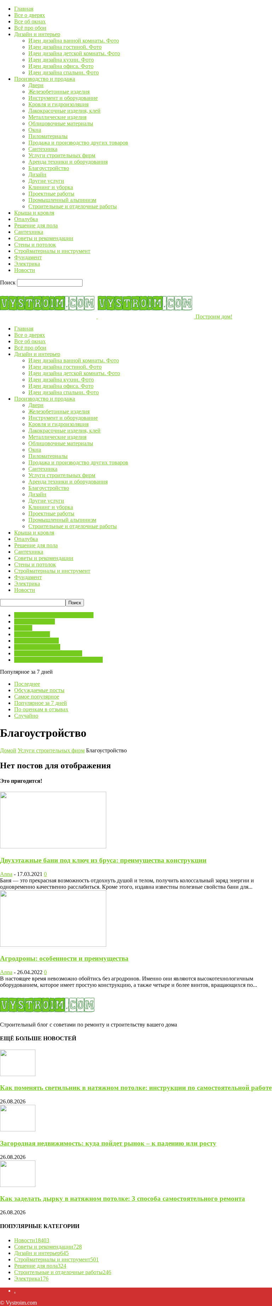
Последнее (27, 684)
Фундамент (28, 257)
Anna (6, 874)
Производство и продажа (44, 79)
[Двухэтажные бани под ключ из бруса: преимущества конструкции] (53, 846)
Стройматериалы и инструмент (52, 251)
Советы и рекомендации (43, 238)
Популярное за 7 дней (40, 703)
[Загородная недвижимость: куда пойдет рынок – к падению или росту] (17, 1129)
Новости (24, 270)
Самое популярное (36, 697)
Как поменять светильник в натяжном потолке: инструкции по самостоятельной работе (136, 1087)
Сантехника (42, 149)
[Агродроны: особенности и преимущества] (53, 945)
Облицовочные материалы (60, 123)
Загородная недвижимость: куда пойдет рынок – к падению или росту (108, 1143)
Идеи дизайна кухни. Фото (61, 60)
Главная (23, 9)
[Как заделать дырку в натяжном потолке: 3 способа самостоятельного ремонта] (17, 1185)
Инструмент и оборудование (63, 98)
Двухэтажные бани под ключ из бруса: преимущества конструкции (103, 860)
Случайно (26, 716)
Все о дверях (29, 15)
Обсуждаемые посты (39, 690)
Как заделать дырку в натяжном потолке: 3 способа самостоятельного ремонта (122, 1198)
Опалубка (26, 219)
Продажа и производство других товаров (78, 143)
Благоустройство (48, 168)
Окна (34, 130)
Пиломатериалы (48, 136)
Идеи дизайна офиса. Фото (61, 66)
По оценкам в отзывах (41, 709)
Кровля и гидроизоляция (58, 104)
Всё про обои (30, 28)
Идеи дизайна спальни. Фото (63, 72)
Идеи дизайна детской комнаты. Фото (74, 53)
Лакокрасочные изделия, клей (64, 111)
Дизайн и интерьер (37, 34)
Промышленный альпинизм (62, 200)
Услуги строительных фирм (61, 155)
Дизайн (37, 174)
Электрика (27, 264)
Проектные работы (51, 194)
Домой (8, 750)
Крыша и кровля (34, 213)
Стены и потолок (35, 245)
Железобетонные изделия (59, 92)
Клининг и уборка (50, 187)
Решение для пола (36, 225)
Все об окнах (30, 21)
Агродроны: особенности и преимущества (64, 958)
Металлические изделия (57, 117)
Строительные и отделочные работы (72, 206)
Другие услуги (46, 181)
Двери (36, 85)
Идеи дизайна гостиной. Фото (65, 47)
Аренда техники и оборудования (68, 162)
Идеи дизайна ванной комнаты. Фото (73, 41)
